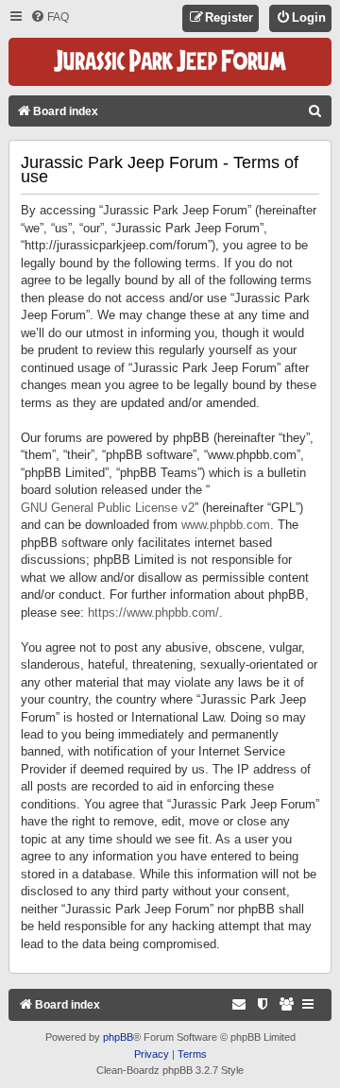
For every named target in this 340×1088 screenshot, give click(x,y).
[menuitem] (49, 17)
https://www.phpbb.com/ (153, 612)
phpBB (118, 1037)
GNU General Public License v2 (108, 508)
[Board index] (170, 61)
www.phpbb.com (225, 525)
